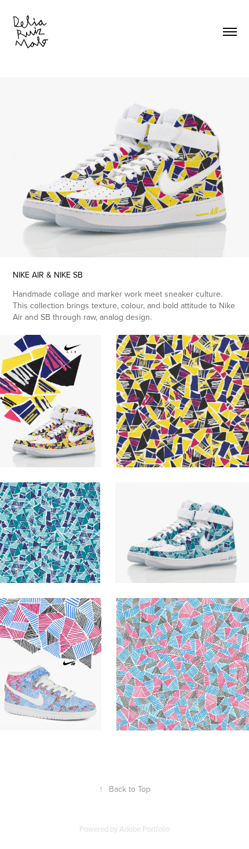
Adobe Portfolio (144, 829)
